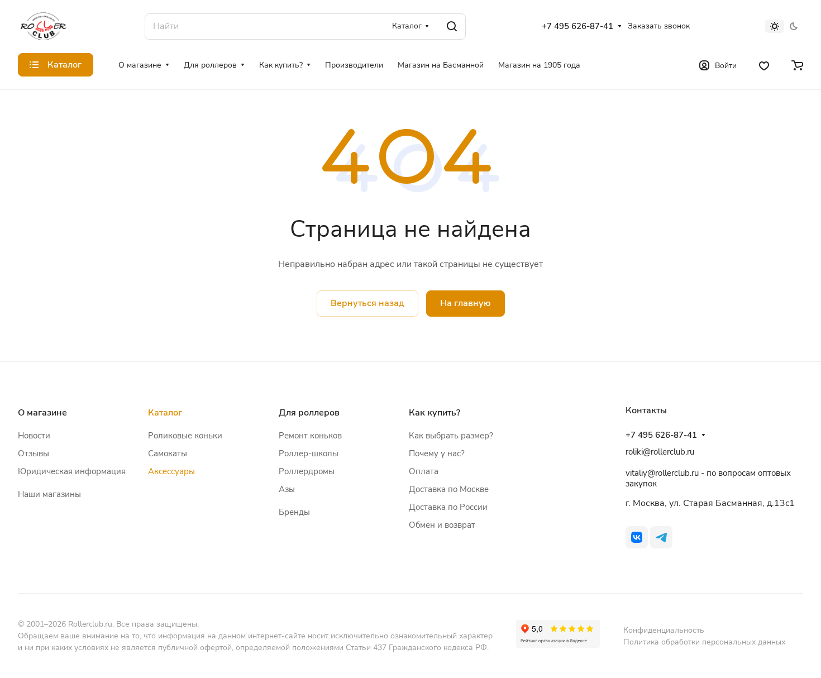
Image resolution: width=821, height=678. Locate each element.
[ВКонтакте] (637, 537)
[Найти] (452, 26)
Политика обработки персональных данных (704, 642)
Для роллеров (309, 413)
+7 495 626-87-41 (577, 26)
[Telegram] (661, 537)
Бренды (294, 512)
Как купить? (434, 413)
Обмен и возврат (442, 525)
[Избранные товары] (764, 64)
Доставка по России (448, 507)
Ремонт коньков (310, 435)
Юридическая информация (72, 471)
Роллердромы (307, 471)
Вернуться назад (367, 303)
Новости (34, 435)
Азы (287, 489)
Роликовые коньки (185, 435)
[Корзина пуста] (797, 64)
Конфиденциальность (663, 630)
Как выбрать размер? (451, 435)
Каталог (165, 413)
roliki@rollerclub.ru (660, 451)
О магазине (42, 413)
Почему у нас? (437, 453)
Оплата (423, 471)
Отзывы (33, 453)
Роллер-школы (308, 453)
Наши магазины (49, 494)
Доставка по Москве (449, 489)
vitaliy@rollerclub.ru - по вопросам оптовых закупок (708, 478)
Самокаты (167, 453)
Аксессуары (171, 471)
